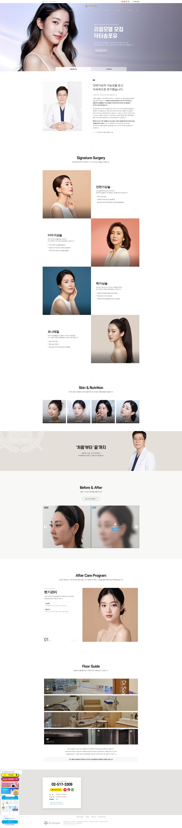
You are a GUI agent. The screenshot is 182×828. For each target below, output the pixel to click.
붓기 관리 (118, 10)
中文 (46, 1)
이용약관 (87, 816)
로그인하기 (115, 529)
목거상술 (72, 10)
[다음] (136, 526)
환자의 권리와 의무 (102, 816)
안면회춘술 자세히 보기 (101, 50)
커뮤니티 (129, 10)
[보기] (13, 818)
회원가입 (54, 1)
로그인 (51, 1)
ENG (44, 1)
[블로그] (128, 1)
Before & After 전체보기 (90, 498)
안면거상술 (60, 10)
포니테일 (95, 10)
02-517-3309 (136, 1)
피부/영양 (106, 10)
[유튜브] (124, 1)
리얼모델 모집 (73, 69)
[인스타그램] (126, 1)
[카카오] (122, 1)
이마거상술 (83, 10)
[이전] (45, 526)
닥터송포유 (48, 10)
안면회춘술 (109, 69)
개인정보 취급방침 (79, 816)
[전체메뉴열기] (137, 10)
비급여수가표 (93, 816)
